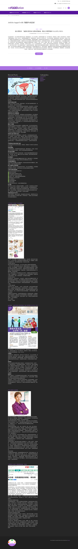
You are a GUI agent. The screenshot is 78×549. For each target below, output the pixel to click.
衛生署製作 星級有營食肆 (13, 385)
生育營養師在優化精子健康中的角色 (15, 76)
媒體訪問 (42, 80)
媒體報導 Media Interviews (14, 12)
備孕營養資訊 (42, 79)
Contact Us (10, 198)
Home (8, 15)
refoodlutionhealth (33, 33)
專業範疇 (20, 387)
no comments (46, 33)
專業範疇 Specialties (37, 12)
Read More (39, 53)
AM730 (9, 460)
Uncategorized (43, 76)
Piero (69, 540)
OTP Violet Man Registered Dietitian (15, 201)
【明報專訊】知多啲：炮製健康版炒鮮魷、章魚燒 (17, 464)
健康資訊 (42, 78)
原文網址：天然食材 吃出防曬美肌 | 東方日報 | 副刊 (18, 301)
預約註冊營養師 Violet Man (13, 387)
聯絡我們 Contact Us (47, 12)
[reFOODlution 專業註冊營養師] (39, 8)
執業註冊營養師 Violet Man (13, 462)
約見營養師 (10, 531)
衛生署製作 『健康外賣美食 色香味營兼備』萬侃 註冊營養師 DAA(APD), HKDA (39, 31)
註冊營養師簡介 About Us (26, 12)
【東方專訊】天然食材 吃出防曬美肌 (15, 203)
